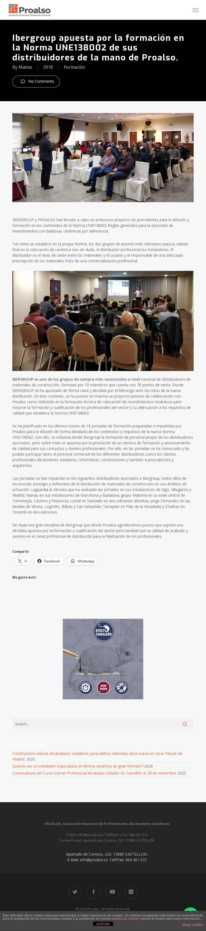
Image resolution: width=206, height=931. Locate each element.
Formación (74, 67)
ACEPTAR (103, 924)
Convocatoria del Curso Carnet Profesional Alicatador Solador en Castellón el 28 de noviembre (94, 773)
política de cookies (125, 919)
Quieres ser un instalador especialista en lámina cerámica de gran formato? (77, 766)
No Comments (40, 81)
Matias (25, 67)
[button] (195, 10)
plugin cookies (192, 925)
